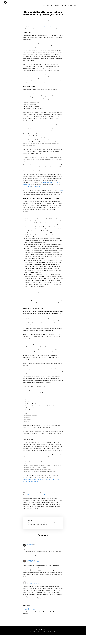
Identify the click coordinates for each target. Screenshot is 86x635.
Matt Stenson (30, 544)
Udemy (29, 186)
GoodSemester (26, 184)
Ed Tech (26, 513)
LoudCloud (50, 182)
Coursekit (56, 182)
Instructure (45, 182)
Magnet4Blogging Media (45, 629)
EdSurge (61, 190)
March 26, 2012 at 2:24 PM (33, 561)
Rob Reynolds (30, 560)
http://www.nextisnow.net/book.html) (36, 494)
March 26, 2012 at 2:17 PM (33, 545)
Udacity (25, 186)
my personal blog (47, 26)
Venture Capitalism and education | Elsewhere (34, 608)
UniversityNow (36, 186)
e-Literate (30, 3)
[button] (79, 4)
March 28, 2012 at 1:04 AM (33, 583)
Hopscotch (25, 344)
